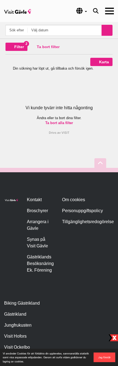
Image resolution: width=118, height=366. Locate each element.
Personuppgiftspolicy (82, 210)
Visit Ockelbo (17, 347)
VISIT (65, 133)
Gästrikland (15, 314)
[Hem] (17, 11)
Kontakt (34, 199)
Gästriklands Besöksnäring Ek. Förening (40, 263)
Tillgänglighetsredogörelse (88, 221)
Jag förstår (104, 357)
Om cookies (73, 199)
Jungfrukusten (18, 325)
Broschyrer (37, 210)
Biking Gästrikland (22, 303)
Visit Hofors (15, 336)
